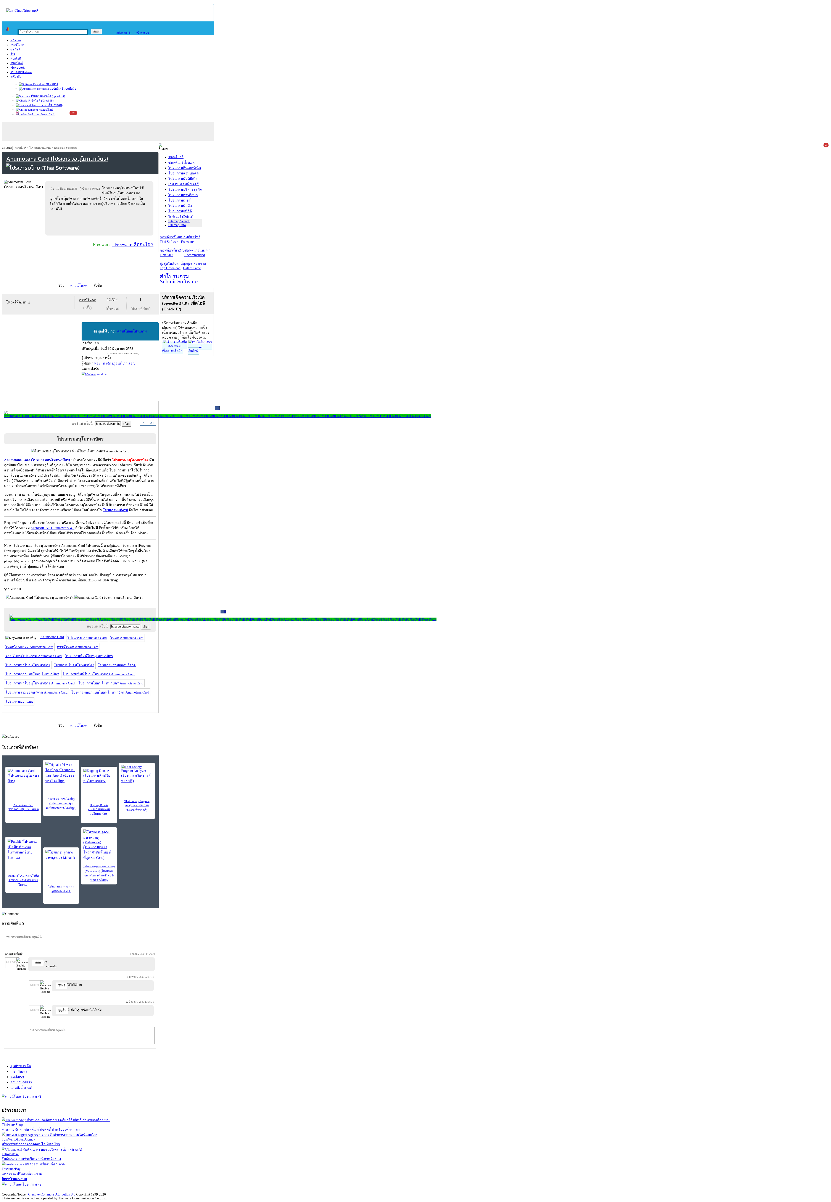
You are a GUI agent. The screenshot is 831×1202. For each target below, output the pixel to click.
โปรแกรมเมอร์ (179, 200)
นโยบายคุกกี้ (89, 1190)
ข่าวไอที (15, 49)
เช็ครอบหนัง (17, 67)
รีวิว (12, 54)
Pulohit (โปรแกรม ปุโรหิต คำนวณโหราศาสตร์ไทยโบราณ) (23, 880)
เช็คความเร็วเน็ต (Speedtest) (48, 96)
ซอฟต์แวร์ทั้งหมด (181, 162)
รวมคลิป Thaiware (21, 72)
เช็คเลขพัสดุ (55, 105)
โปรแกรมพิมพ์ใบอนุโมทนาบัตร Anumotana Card (99, 674)
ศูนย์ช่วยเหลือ (20, 1066)
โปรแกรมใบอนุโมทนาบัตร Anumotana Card (110, 683)
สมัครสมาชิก (123, 32)
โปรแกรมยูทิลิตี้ (180, 211)
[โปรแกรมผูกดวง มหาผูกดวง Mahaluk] (61, 856)
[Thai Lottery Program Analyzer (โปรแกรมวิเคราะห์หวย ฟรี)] (137, 774)
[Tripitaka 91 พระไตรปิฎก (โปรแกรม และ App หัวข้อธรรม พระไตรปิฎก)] (61, 773)
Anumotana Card (52, 637)
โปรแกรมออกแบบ (19, 701)
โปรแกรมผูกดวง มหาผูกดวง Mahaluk (61, 889)
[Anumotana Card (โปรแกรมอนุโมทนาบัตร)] (23, 776)
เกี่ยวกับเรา (18, 1071)
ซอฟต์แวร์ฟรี (190, 239)
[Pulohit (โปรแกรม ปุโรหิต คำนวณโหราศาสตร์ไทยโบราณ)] (23, 849)
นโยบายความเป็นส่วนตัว (57, 1190)
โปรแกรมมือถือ (180, 206)
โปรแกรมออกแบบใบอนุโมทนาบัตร (32, 674)
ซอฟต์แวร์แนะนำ (197, 252)
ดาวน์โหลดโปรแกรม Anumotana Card (33, 656)
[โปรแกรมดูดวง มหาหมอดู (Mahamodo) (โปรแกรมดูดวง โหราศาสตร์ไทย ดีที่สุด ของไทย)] (99, 844)
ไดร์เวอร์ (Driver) (180, 216)
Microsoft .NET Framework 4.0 (52, 528)
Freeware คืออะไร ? (132, 244)
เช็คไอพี (193, 351)
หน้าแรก (15, 40)
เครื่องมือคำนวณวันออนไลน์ (37, 114)
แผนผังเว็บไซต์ (21, 1087)
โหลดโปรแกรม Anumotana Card (29, 647)
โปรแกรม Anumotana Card (87, 638)
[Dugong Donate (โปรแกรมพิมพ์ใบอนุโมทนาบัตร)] (99, 776)
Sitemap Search (179, 221)
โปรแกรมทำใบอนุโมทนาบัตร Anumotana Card (40, 683)
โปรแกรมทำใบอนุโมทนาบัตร (27, 665)
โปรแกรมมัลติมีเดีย (182, 179)
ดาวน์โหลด (17, 45)
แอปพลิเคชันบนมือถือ (62, 88)
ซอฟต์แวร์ (51, 84)
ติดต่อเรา (17, 1077)
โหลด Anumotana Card (126, 638)
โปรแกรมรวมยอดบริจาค (117, 665)
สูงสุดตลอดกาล (194, 266)
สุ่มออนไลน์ (45, 109)
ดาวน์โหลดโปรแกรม (132, 331)
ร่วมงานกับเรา (21, 1082)
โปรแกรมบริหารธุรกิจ (185, 189)
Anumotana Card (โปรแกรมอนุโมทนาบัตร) (23, 807)
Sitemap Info (177, 225)
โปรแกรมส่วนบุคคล (40, 147)
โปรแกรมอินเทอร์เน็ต (184, 168)
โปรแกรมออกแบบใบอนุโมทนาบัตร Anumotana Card (110, 692)
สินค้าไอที (16, 63)
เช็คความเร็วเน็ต (172, 350)
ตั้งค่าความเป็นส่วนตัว (18, 1190)
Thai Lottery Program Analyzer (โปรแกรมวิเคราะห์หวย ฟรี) (137, 806)
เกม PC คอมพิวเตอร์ (183, 184)
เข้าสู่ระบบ (141, 32)
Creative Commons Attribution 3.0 (51, 1194)
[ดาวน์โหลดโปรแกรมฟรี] (22, 10)
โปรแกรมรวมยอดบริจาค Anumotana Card (36, 692)
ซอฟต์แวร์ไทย (170, 239)
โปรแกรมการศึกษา (183, 195)
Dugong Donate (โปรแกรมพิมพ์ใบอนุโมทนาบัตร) (99, 809)
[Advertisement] (100, 223)
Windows (101, 374)
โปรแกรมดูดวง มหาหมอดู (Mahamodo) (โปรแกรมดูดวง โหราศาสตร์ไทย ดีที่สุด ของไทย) (99, 873)
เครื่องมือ (15, 76)
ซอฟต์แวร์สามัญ (172, 252)
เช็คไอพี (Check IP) (41, 100)
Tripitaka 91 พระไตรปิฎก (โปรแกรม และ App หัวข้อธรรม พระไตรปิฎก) (61, 803)
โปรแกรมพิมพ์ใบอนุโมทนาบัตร (89, 656)
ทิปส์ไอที (15, 58)
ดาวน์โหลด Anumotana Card (77, 647)
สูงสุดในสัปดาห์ (171, 266)
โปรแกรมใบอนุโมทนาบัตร (74, 665)
